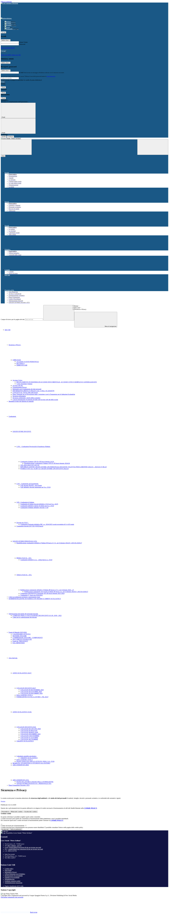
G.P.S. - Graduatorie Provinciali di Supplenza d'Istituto (33, 446)
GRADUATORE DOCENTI (22, 431)
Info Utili (77, 307)
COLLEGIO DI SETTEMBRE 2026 (32, 690)
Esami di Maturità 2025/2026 (18, 632)
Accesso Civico (18, 380)
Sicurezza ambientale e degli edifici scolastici (26, 398)
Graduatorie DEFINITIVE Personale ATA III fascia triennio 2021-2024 (42, 593)
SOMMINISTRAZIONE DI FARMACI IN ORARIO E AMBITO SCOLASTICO (35, 599)
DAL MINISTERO (19, 643)
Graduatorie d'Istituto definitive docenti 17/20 (34, 507)
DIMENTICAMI (21, 365)
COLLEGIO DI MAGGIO (28, 730)
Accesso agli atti (18, 385)
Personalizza (5, 811)
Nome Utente (23, 42)
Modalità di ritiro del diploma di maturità (21, 401)
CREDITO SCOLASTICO (25, 741)
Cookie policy (9, 869)
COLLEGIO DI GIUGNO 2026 (30, 729)
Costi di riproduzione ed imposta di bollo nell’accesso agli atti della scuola (35, 399)
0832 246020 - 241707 (14, 846)
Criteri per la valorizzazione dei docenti (25, 617)
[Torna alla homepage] (84, 138)
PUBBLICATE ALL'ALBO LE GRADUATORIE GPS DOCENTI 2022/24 (44, 468)
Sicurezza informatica (19, 396)
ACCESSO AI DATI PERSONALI (27, 361)
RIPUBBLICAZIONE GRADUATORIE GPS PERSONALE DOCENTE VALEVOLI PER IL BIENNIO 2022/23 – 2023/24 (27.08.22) (63, 467)
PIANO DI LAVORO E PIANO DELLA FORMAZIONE (34, 782)
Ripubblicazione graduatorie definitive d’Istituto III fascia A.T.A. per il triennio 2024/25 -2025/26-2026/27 (49, 543)
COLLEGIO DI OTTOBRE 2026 (31, 691)
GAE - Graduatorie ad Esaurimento (27, 484)
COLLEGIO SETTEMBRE (29, 739)
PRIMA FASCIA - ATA (24, 558)
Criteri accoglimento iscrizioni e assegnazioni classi (24, 597)
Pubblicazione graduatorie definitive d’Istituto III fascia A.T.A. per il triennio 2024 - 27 (47, 590)
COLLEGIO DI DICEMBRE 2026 (31, 693)
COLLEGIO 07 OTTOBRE (29, 737)
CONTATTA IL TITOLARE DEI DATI (25, 392)
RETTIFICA (20, 363)
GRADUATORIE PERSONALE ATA (25, 541)
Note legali (8, 870)
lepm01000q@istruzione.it (25, 847)
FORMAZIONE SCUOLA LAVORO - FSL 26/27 (32, 697)
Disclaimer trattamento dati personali (12, 897)
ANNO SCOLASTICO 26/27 (22, 673)
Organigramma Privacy (20, 387)
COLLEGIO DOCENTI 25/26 (26, 727)
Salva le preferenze (15, 829)
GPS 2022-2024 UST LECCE (29, 465)
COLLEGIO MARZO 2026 (29, 732)
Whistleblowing (9, 879)
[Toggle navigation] (16, 147)
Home (76, 306)
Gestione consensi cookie (12, 881)
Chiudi (3, 87)
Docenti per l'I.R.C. (22, 522)
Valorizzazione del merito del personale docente (23, 614)
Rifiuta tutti (16, 811)
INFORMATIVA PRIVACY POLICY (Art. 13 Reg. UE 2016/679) (33, 391)
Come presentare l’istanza (24, 384)
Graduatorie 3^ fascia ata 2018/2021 (31, 595)
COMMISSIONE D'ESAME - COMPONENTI (28, 637)
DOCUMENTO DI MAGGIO (22, 639)
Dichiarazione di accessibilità (14, 876)
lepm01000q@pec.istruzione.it (25, 849)
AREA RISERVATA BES (21, 765)
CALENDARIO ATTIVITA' (22, 634)
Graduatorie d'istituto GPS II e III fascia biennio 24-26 (37, 461)
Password (22, 44)
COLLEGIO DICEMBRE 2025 (30, 734)
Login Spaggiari (51, 76)
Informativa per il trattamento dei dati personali (27, 389)
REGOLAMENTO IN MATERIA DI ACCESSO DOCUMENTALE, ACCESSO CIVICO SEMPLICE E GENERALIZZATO (56, 382)
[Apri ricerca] (152, 147)
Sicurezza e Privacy (15, 345)
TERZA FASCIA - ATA (24, 575)
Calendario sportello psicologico (26, 756)
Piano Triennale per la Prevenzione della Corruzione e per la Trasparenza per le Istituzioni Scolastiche (44, 394)
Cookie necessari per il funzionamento (13, 825)
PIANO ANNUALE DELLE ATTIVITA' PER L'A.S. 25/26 (35, 761)
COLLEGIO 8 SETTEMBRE (29, 736)
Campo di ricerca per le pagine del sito (12, 319)
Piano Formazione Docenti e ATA (19, 785)
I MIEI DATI (17, 360)
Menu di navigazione (110, 326)
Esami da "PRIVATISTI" (20, 641)
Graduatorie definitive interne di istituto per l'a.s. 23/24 (37, 506)
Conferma (10, 136)
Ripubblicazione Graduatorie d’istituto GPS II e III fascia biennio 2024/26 (47, 463)
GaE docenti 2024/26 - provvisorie (31, 485)
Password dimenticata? (8, 48)
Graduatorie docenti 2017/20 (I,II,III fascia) (29, 526)
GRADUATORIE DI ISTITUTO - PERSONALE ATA (33, 783)
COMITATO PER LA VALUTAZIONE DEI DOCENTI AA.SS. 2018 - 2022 (37, 615)
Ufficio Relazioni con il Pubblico (15, 874)
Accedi (3, 32)
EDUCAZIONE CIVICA (24, 695)
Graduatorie (12, 416)
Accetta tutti (30, 811)
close (3, 156)
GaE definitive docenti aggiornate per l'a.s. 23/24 (35, 487)
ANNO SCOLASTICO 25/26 (22, 712)
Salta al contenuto (6, 1)
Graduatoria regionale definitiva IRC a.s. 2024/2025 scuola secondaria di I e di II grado (47, 524)
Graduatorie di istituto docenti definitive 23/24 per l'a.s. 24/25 (39, 504)
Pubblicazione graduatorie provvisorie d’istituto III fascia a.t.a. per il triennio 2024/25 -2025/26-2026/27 (56, 591)
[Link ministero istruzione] (9, 3)
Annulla (4, 136)
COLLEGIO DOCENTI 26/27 (26, 688)
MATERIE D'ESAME (20, 636)
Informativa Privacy (11, 872)
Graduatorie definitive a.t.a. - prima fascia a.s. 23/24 (36, 560)
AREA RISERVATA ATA (21, 780)
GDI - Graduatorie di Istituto (25, 502)
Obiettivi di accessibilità (12, 877)
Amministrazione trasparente (13, 883)
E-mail (21, 72)
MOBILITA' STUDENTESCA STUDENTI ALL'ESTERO (31, 763)
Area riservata (13, 658)
